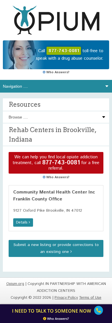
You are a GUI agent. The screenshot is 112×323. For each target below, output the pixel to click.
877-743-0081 (61, 163)
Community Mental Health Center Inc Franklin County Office (54, 195)
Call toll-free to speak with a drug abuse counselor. (69, 54)
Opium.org (56, 20)
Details (22, 222)
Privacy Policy (66, 298)
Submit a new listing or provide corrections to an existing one (56, 248)
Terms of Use (90, 298)
